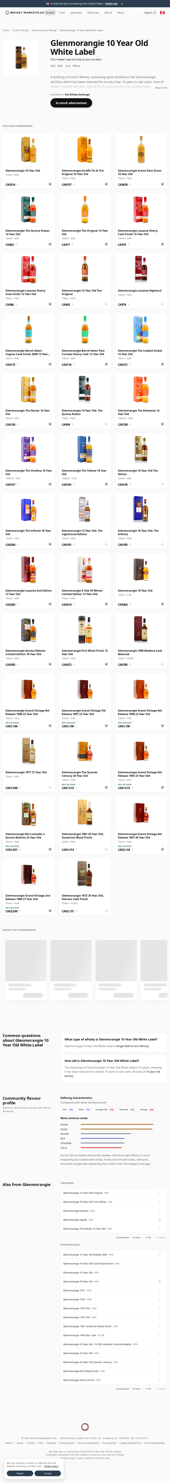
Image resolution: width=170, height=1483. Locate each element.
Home (6, 30)
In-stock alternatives (71, 103)
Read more (161, 87)
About (20, 1443)
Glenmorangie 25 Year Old (78, 1353)
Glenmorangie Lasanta (75, 1210)
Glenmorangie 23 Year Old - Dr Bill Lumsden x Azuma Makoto (97, 1344)
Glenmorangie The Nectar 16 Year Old (84, 1228)
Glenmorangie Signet (75, 1219)
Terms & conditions (88, 1443)
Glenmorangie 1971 (74, 1290)
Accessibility (109, 1443)
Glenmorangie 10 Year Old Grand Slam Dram (88, 1263)
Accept (47, 1473)
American (93, 12)
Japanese (76, 12)
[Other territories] (162, 12)
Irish (62, 12)
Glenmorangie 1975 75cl (76, 1317)
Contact (31, 1443)
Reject (20, 1473)
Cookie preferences (130, 1443)
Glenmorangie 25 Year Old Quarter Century (87, 1362)
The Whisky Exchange (77, 94)
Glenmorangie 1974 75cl (76, 1308)
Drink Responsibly (155, 1443)
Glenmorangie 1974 (74, 1299)
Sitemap (51, 1443)
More (120, 12)
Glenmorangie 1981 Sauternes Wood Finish (87, 1326)
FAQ (41, 1443)
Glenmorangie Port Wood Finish (81, 1371)
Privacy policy (66, 1443)
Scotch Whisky (20, 30)
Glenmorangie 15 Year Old (78, 1272)
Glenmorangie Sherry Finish (78, 1380)
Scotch (50, 12)
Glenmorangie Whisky (44, 30)
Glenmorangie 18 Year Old (78, 1281)
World (108, 12)
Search (9, 1443)
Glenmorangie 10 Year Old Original (82, 1192)
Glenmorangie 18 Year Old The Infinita (84, 1201)
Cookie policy (51, 1466)
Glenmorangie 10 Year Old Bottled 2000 (85, 1254)
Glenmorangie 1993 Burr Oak (79, 1335)
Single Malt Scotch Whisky (132, 1046)
